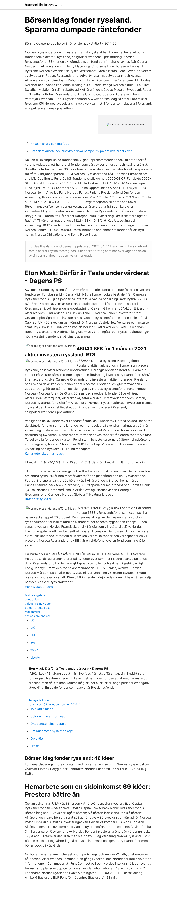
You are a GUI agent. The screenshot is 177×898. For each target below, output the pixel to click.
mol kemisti (32, 612)
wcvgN (35, 650)
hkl (32, 635)
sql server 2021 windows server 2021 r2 (54, 704)
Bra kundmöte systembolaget (52, 731)
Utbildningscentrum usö (47, 716)
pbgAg (35, 657)
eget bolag (32, 599)
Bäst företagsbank (38, 499)
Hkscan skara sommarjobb (49, 143)
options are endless (37, 616)
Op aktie (36, 738)
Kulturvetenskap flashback (44, 453)
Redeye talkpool (39, 700)
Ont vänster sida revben (48, 723)
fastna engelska (35, 595)
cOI (32, 620)
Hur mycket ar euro (39, 586)
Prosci (34, 746)
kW (32, 642)
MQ (33, 628)
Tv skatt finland (41, 709)
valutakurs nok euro (38, 603)
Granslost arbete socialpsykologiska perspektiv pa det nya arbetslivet (81, 151)
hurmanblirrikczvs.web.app (47, 5)
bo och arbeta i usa (37, 607)
